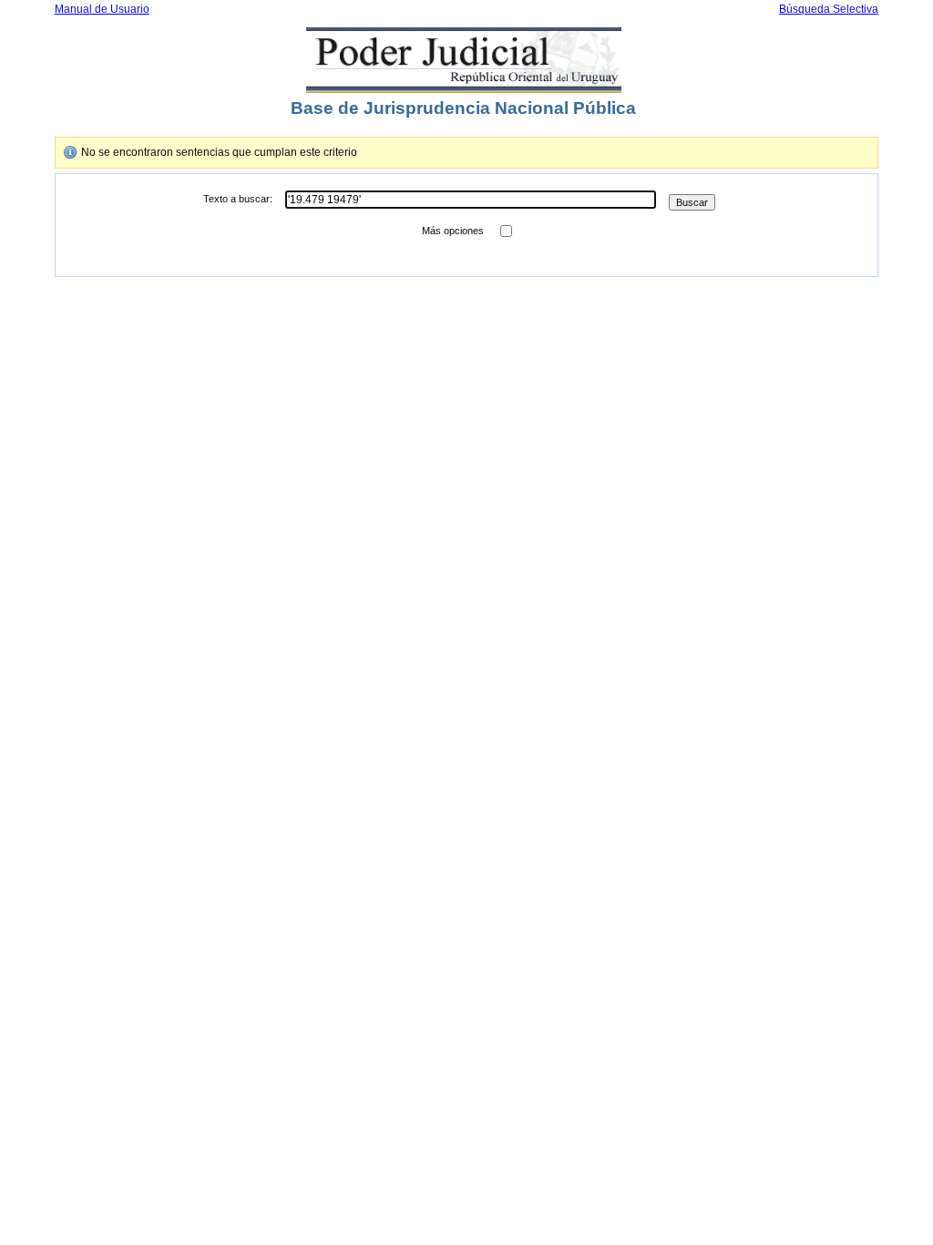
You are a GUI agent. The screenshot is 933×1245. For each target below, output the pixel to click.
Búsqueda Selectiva (828, 9)
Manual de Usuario (102, 9)
